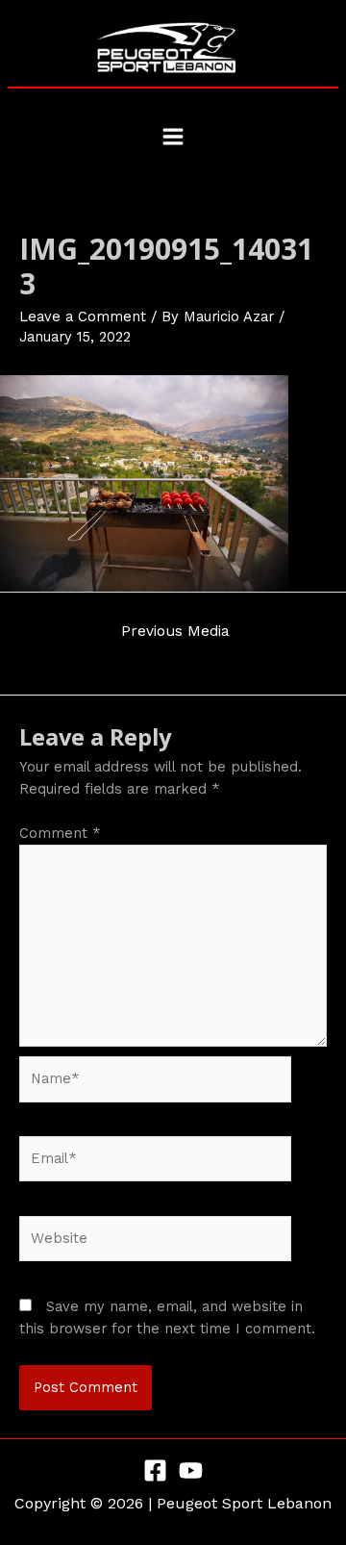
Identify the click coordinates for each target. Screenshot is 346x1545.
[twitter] (191, 1470)
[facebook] (155, 1470)
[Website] (155, 1242)
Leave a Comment (82, 316)
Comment (60, 833)
